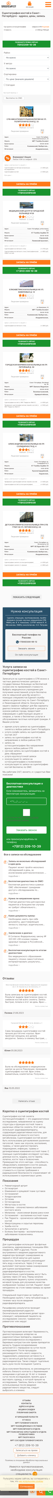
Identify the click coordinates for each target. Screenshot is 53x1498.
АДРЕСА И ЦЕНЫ (26, 1406)
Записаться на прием (26, 1450)
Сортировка (10, 74)
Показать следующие (26, 597)
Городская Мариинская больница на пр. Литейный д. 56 (26, 366)
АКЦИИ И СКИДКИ (26, 1409)
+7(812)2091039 (26, 193)
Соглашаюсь (26, 1486)
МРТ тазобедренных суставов (26, 1426)
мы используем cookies (31, 1481)
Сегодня (10, 85)
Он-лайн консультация (26, 654)
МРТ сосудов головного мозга (26, 1440)
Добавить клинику (26, 1455)
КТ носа (26, 1420)
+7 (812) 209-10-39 (26, 271)
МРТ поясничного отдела (26, 1429)
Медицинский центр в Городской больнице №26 (26, 212)
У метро (8, 63)
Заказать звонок (26, 648)
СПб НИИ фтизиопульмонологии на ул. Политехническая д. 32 (26, 120)
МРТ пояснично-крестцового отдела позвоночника (26, 1433)
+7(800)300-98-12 (28, 642)
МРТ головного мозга (26, 1423)
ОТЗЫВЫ (26, 1400)
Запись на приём (26, 184)
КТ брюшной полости (26, 1417)
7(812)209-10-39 (26, 44)
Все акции (29, 7)
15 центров (45, 27)
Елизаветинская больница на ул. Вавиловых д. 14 (26, 290)
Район (7, 52)
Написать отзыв (26, 1101)
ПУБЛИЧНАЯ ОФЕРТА (26, 1412)
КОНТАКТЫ (26, 1403)
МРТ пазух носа (26, 1437)
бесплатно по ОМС (14, 98)
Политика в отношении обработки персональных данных (26, 1461)
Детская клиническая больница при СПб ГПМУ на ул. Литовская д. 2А (26, 526)
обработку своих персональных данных (22, 818)
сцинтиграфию (25, 678)
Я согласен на (22, 818)
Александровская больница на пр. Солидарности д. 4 (26, 445)
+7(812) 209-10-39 (26, 846)
